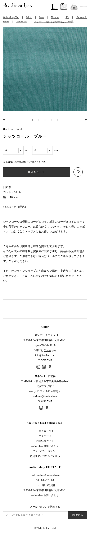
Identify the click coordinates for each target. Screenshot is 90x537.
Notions (55, 17)
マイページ (45, 435)
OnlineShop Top (11, 17)
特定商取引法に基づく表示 (45, 456)
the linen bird (49, 528)
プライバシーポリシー (45, 451)
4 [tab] (51, 120)
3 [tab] (45, 120)
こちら (47, 350)
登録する (77, 515)
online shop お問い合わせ (45, 446)
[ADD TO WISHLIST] (78, 172)
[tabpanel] (45, 71)
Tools (41, 17)
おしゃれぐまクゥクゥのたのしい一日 (53, 21)
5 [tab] (57, 120)
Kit (67, 17)
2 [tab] (39, 120)
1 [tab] (32, 120)
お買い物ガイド (45, 441)
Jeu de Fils (21, 21)
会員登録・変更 (45, 430)
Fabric (29, 17)
